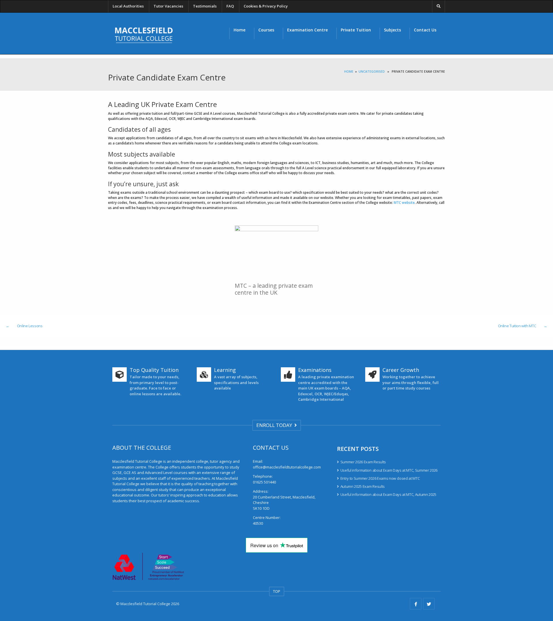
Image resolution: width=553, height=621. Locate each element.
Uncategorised (372, 71)
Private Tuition (356, 30)
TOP (276, 591)
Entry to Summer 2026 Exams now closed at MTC (380, 478)
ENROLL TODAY (275, 425)
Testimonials (205, 6)
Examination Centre (307, 30)
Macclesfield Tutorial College (145, 603)
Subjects (392, 30)
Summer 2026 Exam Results (363, 461)
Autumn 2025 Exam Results (362, 486)
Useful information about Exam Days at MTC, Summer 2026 (389, 470)
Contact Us (425, 30)
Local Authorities (128, 6)
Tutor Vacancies (168, 6)
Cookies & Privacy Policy (266, 6)
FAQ (230, 6)
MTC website (404, 202)
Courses (266, 30)
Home (239, 30)
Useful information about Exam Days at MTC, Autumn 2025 (388, 494)
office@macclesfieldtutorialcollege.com (287, 467)
